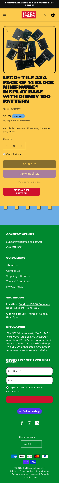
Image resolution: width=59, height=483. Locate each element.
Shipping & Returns (18, 276)
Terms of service (20, 474)
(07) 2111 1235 (14, 247)
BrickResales (28, 468)
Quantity (7, 139)
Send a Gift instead (21, 191)
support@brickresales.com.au (24, 242)
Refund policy (42, 471)
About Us (12, 265)
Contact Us (13, 271)
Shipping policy (31, 477)
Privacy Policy (14, 287)
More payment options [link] (29, 181)
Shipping (6, 120)
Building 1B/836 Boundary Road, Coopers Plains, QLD (28, 305)
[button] (4, 15)
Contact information (40, 474)
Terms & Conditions (18, 281)
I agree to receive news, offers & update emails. (24, 389)
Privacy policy (26, 471)
